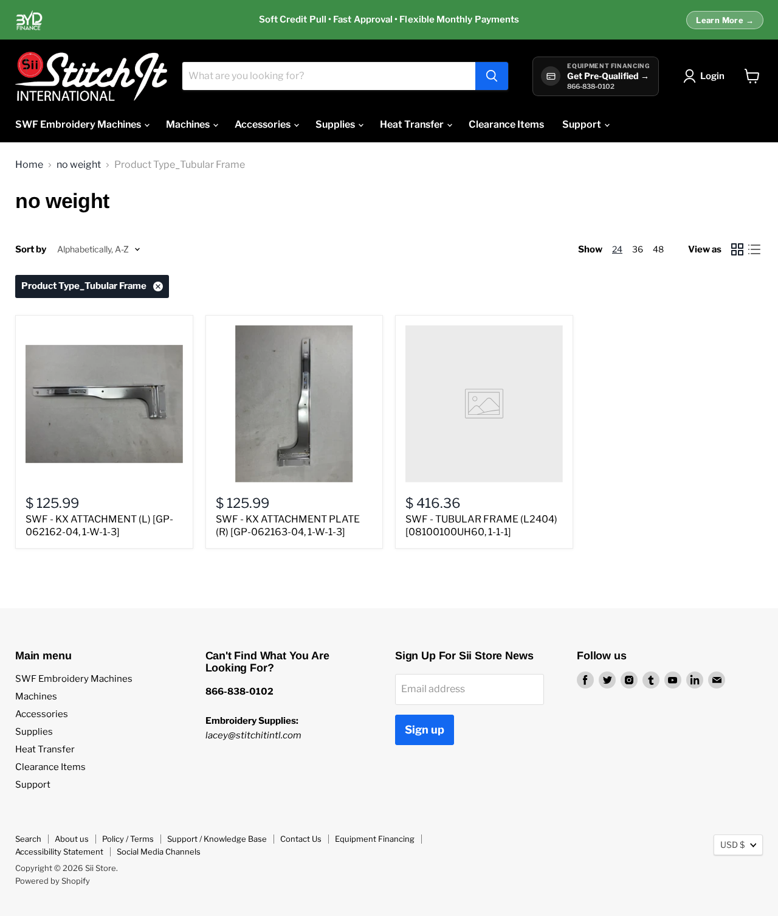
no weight (79, 164)
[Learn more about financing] (389, 20)
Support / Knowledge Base (217, 839)
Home (29, 164)
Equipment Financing (375, 839)
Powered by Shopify (52, 881)
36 (637, 249)
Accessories (263, 124)
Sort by (30, 250)
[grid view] (737, 249)
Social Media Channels (159, 851)
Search (28, 839)
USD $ (732, 844)
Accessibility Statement (59, 851)
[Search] (491, 76)
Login (712, 76)
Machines (189, 124)
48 (658, 249)
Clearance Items (506, 124)
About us (72, 839)
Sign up (424, 729)
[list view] (754, 249)
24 (617, 249)
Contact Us (301, 839)
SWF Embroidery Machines (79, 124)
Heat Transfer (413, 124)
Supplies (336, 124)
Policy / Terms (128, 839)
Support (582, 124)
